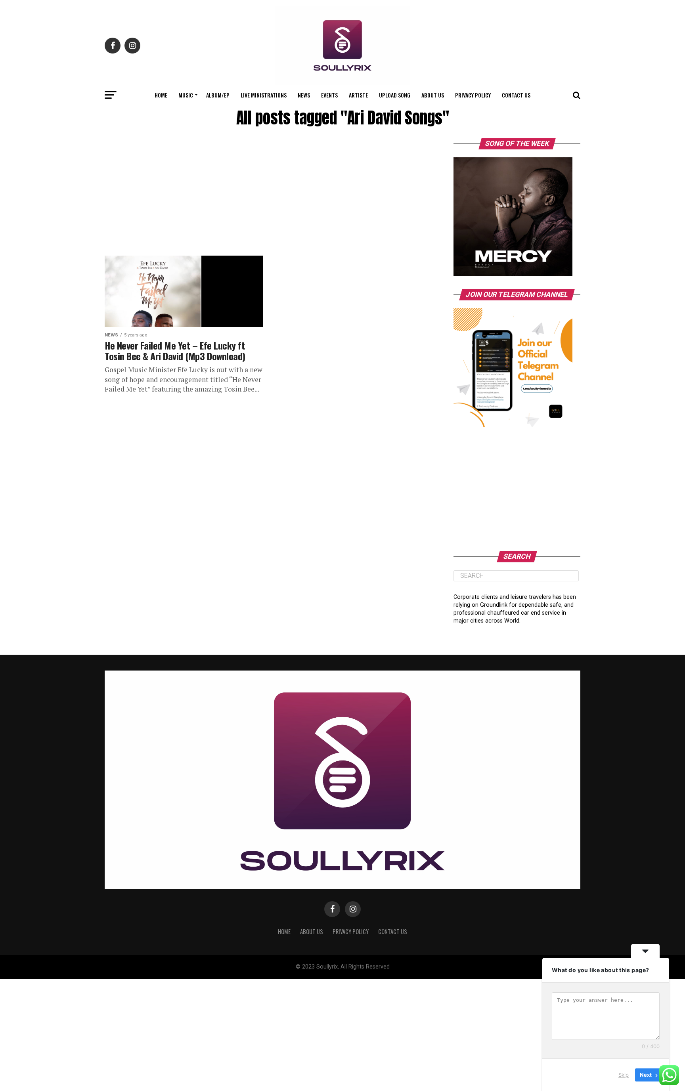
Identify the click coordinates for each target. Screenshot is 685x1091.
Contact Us (516, 95)
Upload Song (394, 95)
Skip (623, 1075)
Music (185, 95)
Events (329, 95)
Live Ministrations (264, 95)
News (304, 95)
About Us (432, 95)
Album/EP (218, 95)
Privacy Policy (473, 95)
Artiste (358, 95)
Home (161, 95)
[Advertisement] (263, 196)
